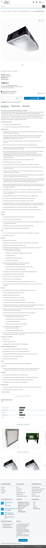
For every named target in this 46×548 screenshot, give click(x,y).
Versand (3, 489)
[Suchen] (43, 6)
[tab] (15, 106)
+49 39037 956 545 (8, 503)
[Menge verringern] (2, 98)
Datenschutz (19, 489)
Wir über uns (3, 490)
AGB (17, 487)
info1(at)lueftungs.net (9, 508)
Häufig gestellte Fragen (37, 490)
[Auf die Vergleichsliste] (39, 20)
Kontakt (3, 487)
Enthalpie (21, 410)
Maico (21, 412)
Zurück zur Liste (4, 11)
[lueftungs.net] (6, 2)
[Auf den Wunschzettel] (42, 20)
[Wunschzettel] (36, 2)
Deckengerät (22, 407)
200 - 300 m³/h (22, 415)
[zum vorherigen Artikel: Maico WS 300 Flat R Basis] (41, 13)
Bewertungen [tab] (26, 106)
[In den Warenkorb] (2, 17)
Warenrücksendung (36, 496)
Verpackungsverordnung (21, 496)
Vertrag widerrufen (23, 540)
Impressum (18, 490)
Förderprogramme (36, 487)
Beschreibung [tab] (5, 106)
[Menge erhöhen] (20, 98)
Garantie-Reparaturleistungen (38, 489)
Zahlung (3, 492)
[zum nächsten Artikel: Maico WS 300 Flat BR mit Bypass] (44, 13)
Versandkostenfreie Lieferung (11, 85)
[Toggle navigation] (1, 1)
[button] (33, 2)
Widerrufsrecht (19, 494)
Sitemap (33, 494)
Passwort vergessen (36, 492)
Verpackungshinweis (20, 492)
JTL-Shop (39, 546)
